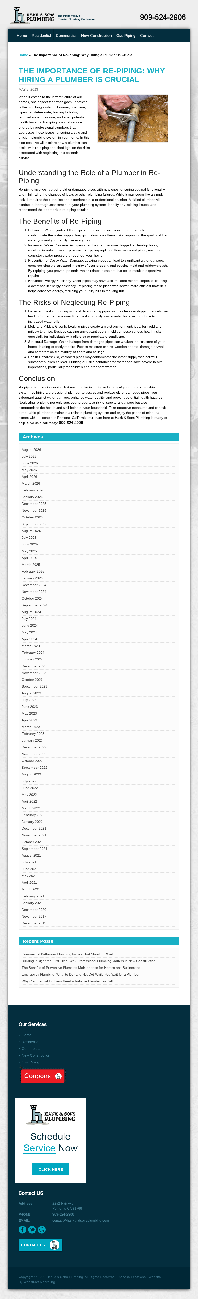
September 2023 (34, 686)
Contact (146, 35)
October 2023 (32, 680)
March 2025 (31, 565)
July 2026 (29, 456)
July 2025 (29, 537)
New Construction (96, 35)
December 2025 (34, 504)
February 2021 (33, 896)
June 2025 (30, 544)
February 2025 (33, 571)
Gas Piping (125, 35)
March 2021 (31, 889)
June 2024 (30, 625)
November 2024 (34, 592)
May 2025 (29, 551)
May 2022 (29, 795)
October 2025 (32, 517)
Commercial (66, 35)
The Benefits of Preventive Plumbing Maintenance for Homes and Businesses (81, 967)
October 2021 (32, 842)
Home (22, 35)
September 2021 (34, 849)
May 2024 (29, 632)
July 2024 (29, 619)
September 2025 (34, 524)
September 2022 (34, 767)
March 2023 (31, 727)
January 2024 (32, 659)
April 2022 (29, 801)
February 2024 (33, 652)
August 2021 (31, 855)
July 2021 (29, 862)
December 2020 (34, 909)
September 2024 (34, 605)
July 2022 (29, 781)
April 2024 (29, 639)
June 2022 (30, 788)
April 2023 (29, 720)
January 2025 (32, 578)
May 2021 (29, 876)
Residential (41, 35)
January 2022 (32, 822)
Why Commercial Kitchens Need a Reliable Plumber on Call (67, 981)
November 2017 (34, 916)
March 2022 (31, 808)
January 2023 (32, 740)
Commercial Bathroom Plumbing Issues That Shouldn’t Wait (67, 954)
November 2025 (34, 510)
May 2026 (29, 470)
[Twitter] (32, 1229)
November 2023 (34, 673)
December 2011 (34, 923)
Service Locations (132, 1277)
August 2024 (31, 612)
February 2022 (33, 815)
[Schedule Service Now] (99, 1137)
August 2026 (31, 450)
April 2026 (29, 477)
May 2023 (29, 713)
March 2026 (31, 483)
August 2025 (31, 531)
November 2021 (34, 835)
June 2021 (30, 869)
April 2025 (29, 558)
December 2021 (34, 828)
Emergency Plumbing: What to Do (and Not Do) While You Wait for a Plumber (81, 974)
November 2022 (34, 754)
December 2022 (34, 747)
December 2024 (34, 585)
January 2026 (32, 497)
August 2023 (31, 693)
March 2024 (31, 646)
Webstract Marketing (39, 1282)
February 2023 (33, 734)
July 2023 (29, 700)
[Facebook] (22, 1229)
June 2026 (30, 463)
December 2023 (34, 666)
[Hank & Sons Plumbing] (52, 15)
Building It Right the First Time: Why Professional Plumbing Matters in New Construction (89, 961)
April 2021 (29, 882)
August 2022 (31, 774)
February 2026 (33, 490)
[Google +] (42, 1229)
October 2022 (32, 761)
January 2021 (32, 903)
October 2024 (32, 598)
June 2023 (30, 707)
